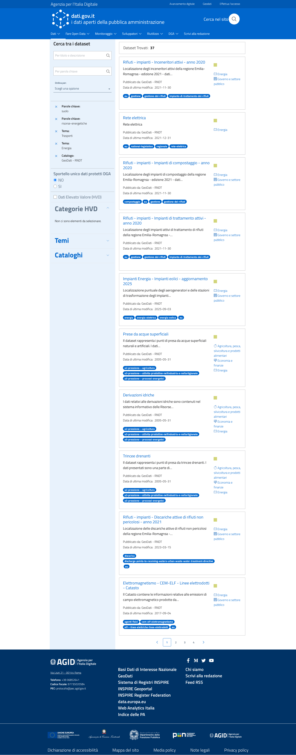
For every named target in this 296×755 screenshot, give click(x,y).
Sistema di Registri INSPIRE (143, 682)
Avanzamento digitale (182, 4)
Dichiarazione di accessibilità (73, 750)
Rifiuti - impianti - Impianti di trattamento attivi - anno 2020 (164, 220)
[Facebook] (188, 660)
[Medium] (196, 660)
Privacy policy (236, 750)
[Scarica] (215, 65)
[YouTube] (211, 660)
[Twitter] (203, 660)
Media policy (164, 750)
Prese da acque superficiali (145, 334)
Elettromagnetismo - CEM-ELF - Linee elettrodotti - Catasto (166, 585)
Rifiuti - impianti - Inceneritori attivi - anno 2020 (164, 62)
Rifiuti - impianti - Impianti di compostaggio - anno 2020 (166, 165)
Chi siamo (195, 669)
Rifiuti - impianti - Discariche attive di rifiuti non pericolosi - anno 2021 (163, 519)
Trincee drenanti (136, 456)
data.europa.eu (132, 701)
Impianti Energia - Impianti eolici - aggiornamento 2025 (165, 281)
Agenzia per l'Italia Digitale (74, 4)
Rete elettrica (134, 118)
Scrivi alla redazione (204, 676)
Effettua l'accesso (230, 4)
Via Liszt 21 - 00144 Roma (65, 673)
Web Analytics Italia (136, 708)
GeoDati (125, 676)
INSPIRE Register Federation (144, 695)
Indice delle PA (131, 714)
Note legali (200, 750)
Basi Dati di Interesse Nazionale (147, 669)
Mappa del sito (125, 750)
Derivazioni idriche (138, 395)
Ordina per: (60, 83)
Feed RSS (194, 682)
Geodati (207, 4)
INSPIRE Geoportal (135, 689)
